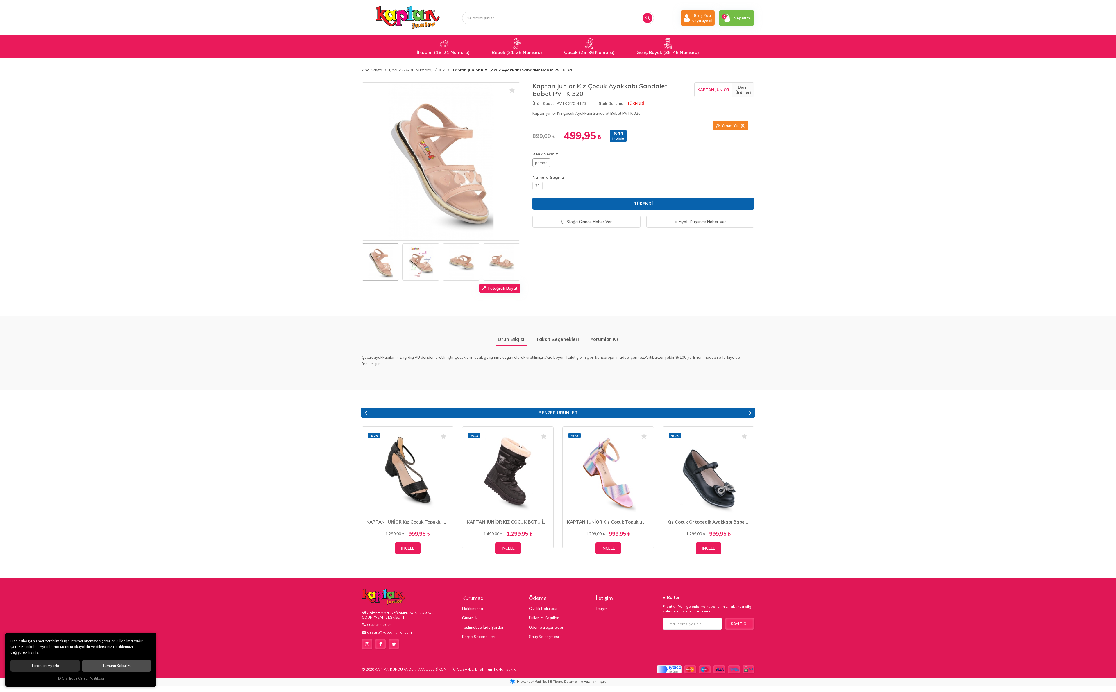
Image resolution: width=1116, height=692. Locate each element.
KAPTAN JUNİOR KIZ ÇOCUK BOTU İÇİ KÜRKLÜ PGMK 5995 (508, 522)
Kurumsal (473, 598)
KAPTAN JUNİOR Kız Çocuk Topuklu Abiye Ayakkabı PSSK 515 (407, 522)
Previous (366, 413)
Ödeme (538, 598)
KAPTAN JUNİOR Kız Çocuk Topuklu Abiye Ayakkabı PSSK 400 (608, 522)
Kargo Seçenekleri (478, 636)
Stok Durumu (611, 103)
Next (750, 413)
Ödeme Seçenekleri (546, 627)
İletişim (604, 598)
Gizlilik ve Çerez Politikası (83, 678)
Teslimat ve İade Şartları (483, 627)
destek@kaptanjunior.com (389, 632)
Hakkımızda (472, 608)
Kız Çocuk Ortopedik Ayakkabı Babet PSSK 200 (708, 522)
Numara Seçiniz (548, 177)
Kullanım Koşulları (544, 618)
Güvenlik (469, 618)
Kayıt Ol (739, 623)
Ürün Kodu (542, 103)
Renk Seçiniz (545, 154)
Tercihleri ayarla (45, 666)
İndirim (618, 139)
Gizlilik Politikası (543, 608)
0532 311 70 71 (379, 625)
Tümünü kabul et (116, 666)
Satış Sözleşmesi (544, 636)
